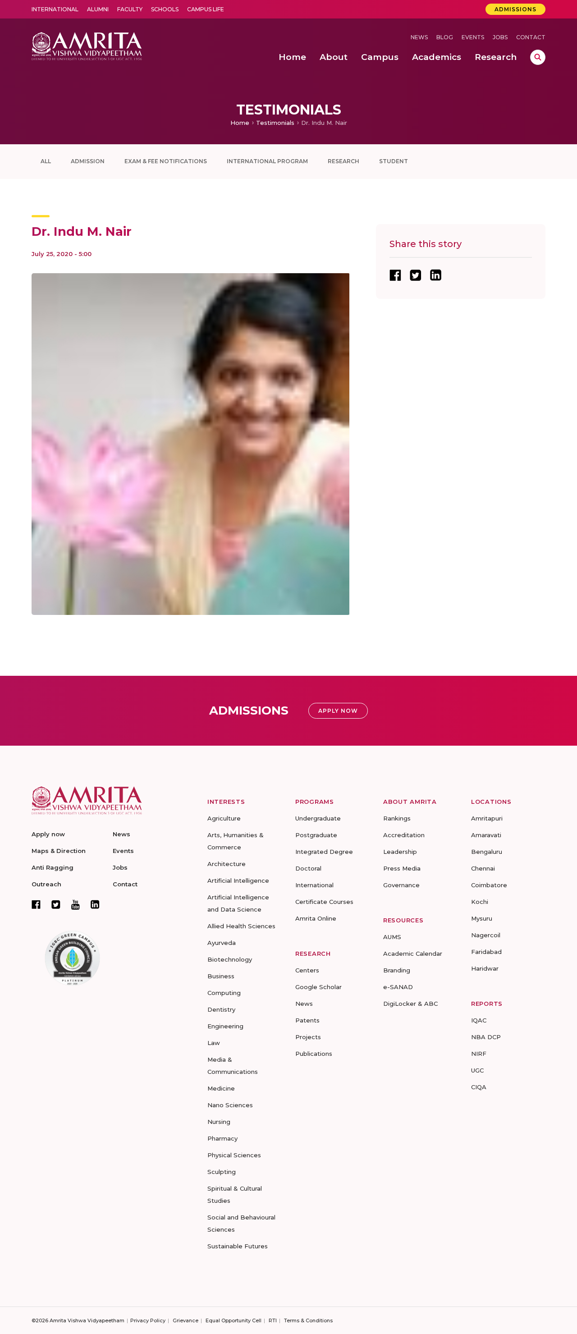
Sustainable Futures (237, 1246)
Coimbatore (489, 885)
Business (220, 976)
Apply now (48, 834)
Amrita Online (315, 918)
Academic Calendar (412, 953)
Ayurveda (221, 942)
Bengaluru (486, 851)
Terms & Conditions (308, 1320)
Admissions (515, 9)
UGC (477, 1070)
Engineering (225, 1026)
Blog (444, 37)
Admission (88, 161)
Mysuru (481, 918)
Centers (307, 970)
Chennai (483, 868)
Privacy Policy (147, 1320)
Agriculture (224, 818)
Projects (308, 1037)
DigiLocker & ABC (410, 1003)
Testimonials (275, 122)
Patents (307, 1020)
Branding (396, 970)
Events (473, 37)
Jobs (500, 37)
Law (213, 1042)
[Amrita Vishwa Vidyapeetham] (87, 45)
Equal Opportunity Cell (233, 1320)
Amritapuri (487, 818)
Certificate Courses (324, 901)
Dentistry (221, 1009)
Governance (401, 885)
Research (343, 161)
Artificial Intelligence (238, 880)
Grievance (185, 1320)
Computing (224, 992)
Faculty (129, 9)
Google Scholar (318, 986)
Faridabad (486, 951)
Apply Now (338, 710)
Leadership (400, 851)
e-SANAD (398, 986)
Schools (165, 9)
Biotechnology (229, 959)
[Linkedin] (95, 904)
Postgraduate (316, 835)
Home (239, 122)
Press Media (402, 868)
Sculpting (221, 1171)
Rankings (397, 818)
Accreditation (404, 835)
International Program (267, 161)
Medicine (221, 1088)
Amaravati (486, 835)
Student (393, 161)
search (537, 57)
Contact (530, 37)
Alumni (98, 9)
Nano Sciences (230, 1105)
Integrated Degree (324, 851)
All (46, 161)
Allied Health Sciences (241, 926)
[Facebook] (36, 904)
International (55, 9)
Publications (313, 1053)
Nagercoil (485, 935)
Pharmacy (222, 1138)
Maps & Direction (59, 850)
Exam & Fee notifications (165, 161)
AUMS (392, 936)
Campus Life (205, 9)
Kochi (479, 901)
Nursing (218, 1121)
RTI (273, 1320)
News (419, 37)
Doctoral (308, 868)
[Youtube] (75, 904)
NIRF (478, 1053)
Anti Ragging (52, 867)
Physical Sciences (234, 1155)
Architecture (226, 863)
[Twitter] (55, 904)
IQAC (478, 1020)
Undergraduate (318, 818)
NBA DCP (486, 1037)
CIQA (478, 1087)
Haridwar (485, 968)
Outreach (46, 884)
